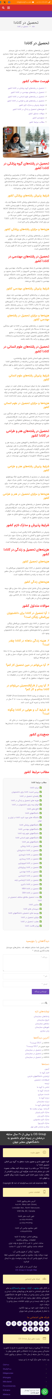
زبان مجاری (44, 1030)
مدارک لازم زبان (43, 1116)
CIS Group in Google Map (26, 1270)
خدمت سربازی (43, 1094)
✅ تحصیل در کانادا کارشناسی (30, 875)
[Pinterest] (8, 1323)
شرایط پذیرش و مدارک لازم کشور (31, 105)
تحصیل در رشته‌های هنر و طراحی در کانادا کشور (25, 100)
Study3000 (7, 1369)
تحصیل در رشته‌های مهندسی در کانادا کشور (27, 92)
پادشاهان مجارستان (41, 1016)
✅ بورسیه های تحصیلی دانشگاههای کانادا (25, 913)
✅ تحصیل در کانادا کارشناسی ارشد (28, 880)
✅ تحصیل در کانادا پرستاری (30, 858)
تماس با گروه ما (43, 1087)
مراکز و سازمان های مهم (40, 1126)
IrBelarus (6, 1394)
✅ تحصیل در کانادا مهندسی (31, 871)
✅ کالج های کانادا (34, 809)
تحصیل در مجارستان (33, 1050)
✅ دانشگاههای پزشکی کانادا (30, 824)
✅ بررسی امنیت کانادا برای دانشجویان (27, 792)
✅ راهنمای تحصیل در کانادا (31, 796)
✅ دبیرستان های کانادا (32, 908)
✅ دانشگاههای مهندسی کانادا (30, 829)
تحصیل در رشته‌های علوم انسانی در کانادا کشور (26, 96)
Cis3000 (6, 1364)
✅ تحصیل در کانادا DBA (32, 892)
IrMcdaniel (7, 1381)
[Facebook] (9, 2)
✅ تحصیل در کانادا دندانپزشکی (29, 850)
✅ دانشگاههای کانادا (33, 813)
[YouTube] (24, 1323)
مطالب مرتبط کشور (36, 122)
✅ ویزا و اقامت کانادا (33, 925)
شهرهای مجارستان (42, 1027)
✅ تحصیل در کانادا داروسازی (30, 854)
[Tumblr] (41, 1328)
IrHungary (7, 1377)
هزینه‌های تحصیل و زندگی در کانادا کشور (28, 109)
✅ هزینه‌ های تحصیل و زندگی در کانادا (26, 800)
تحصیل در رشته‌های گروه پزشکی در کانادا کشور (26, 88)
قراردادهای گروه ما (42, 1105)
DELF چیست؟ (35, 1042)
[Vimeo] (19, 1323)
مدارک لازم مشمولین (41, 1119)
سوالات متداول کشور (36, 113)
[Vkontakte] (46, 1328)
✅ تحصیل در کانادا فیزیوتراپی (30, 863)
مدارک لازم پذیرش (42, 1112)
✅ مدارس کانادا (35, 904)
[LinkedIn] (30, 1323)
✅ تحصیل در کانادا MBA (32, 888)
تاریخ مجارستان (43, 1020)
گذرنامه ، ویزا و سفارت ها (39, 1108)
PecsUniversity (9, 1386)
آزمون (47, 1069)
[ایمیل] (46, 1323)
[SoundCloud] (35, 1328)
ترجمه (47, 1083)
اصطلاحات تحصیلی (41, 1079)
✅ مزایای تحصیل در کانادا (31, 917)
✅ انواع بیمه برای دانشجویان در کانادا (27, 804)
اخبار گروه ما (44, 1072)
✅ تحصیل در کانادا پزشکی (31, 846)
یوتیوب (36, 1288)
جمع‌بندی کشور (38, 117)
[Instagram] (13, 1323)
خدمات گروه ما (43, 1090)
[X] (4, 2)
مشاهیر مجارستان (42, 1023)
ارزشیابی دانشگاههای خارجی (38, 1076)
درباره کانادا (34, 787)
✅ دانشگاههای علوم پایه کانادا (30, 833)
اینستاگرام (15, 1288)
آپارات (29, 1288)
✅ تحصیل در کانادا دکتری (31, 884)
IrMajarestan (8, 1373)
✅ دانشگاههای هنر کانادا (32, 841)
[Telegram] (24, 1328)
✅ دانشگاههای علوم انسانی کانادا (29, 837)
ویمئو (23, 1288)
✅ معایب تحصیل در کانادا (31, 921)
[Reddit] (30, 1328)
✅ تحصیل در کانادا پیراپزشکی (30, 867)
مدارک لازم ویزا (43, 1123)
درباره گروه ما (44, 1097)
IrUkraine (6, 1390)
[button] (8, 8)
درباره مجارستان (43, 1101)
